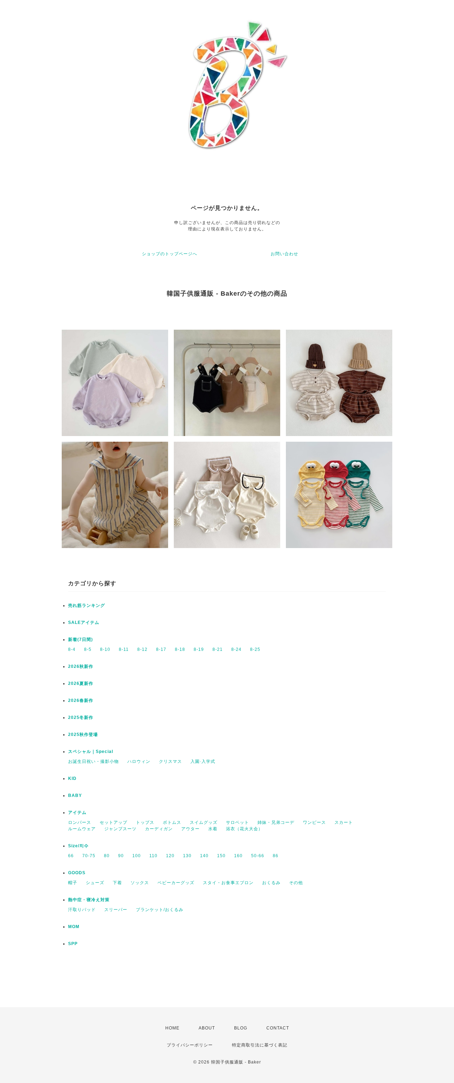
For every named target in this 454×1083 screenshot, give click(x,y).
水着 (212, 828)
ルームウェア (82, 828)
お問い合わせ (284, 253)
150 (221, 855)
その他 (296, 882)
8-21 (217, 649)
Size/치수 (78, 845)
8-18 (180, 649)
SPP (73, 943)
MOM (73, 926)
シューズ (95, 882)
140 (204, 855)
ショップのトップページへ (169, 253)
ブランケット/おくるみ (159, 909)
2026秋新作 (80, 666)
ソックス (140, 882)
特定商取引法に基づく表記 (259, 1045)
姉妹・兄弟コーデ (276, 822)
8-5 (88, 649)
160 (238, 855)
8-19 (199, 649)
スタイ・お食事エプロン (228, 882)
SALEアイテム (83, 622)
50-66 (257, 855)
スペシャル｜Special (90, 751)
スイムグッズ (203, 822)
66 (71, 855)
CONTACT (277, 1028)
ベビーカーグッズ (175, 882)
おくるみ (271, 882)
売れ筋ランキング (86, 605)
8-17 (161, 649)
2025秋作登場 (83, 734)
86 (275, 855)
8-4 (72, 649)
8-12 (142, 649)
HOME (172, 1028)
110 (153, 855)
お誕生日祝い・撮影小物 (93, 761)
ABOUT (207, 1028)
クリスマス (170, 761)
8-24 (236, 649)
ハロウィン (138, 761)
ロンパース (79, 822)
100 (136, 855)
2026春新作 (80, 700)
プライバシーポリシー (190, 1045)
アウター (190, 828)
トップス (145, 822)
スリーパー (115, 909)
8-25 (255, 649)
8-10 (105, 649)
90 (121, 855)
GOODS (76, 872)
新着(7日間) (80, 639)
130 (187, 855)
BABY (75, 795)
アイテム (77, 812)
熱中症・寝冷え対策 (89, 899)
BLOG (240, 1028)
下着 (117, 882)
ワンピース (314, 822)
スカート (343, 822)
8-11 (124, 649)
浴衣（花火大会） (244, 828)
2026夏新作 (80, 683)
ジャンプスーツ (120, 828)
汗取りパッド (82, 909)
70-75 (88, 855)
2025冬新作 (80, 717)
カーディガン (159, 828)
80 (107, 855)
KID (72, 778)
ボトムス (172, 822)
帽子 (72, 882)
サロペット (237, 822)
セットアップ (113, 822)
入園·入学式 (202, 761)
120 (170, 855)
